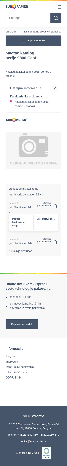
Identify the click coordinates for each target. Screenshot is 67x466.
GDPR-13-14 (14, 377)
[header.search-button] (55, 18)
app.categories (36, 40)
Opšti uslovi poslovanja (20, 366)
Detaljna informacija (25, 88)
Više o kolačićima (16, 372)
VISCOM (11, 31)
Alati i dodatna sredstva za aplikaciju (44, 31)
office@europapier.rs (33, 441)
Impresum (12, 361)
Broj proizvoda (44, 219)
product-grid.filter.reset (44, 204)
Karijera (10, 356)
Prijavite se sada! (21, 324)
